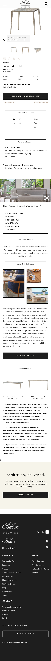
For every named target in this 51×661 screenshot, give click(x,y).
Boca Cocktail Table (13, 396)
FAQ (4, 588)
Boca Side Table (12, 226)
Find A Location (9, 102)
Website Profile (8, 561)
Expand (4, 40)
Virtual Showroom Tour (11, 573)
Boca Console (12, 220)
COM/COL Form (9, 584)
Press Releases (38, 561)
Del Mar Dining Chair (14, 214)
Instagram (47, 541)
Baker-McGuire (25, 4)
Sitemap (5, 596)
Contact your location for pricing (16, 84)
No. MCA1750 (13, 399)
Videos (5, 569)
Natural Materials (9, 580)
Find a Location (25, 634)
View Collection (25, 356)
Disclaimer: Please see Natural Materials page (23, 168)
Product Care (7, 577)
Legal (4, 618)
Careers (5, 615)
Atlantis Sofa (11, 223)
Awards (35, 573)
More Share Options (19, 58)
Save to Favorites (41, 102)
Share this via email (4, 58)
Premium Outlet (8, 611)
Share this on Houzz (14, 58)
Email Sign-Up (25, 495)
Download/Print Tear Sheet (25, 96)
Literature (6, 565)
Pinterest (38, 532)
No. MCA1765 (38, 399)
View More (10, 229)
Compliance (7, 592)
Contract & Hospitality (11, 607)
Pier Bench (10, 217)
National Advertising (40, 569)
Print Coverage (38, 565)
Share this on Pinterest (9, 58)
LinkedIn (47, 532)
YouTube (42, 532)
